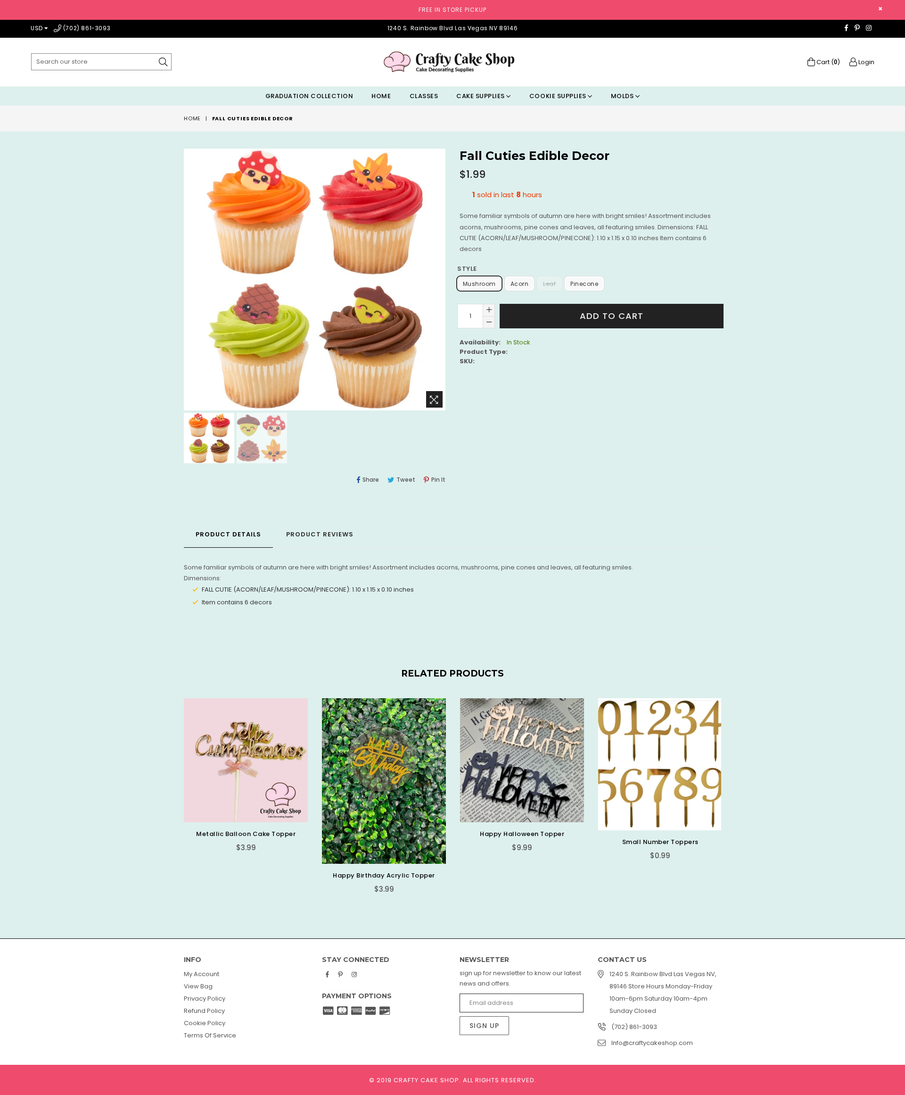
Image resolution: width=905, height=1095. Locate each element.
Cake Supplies (481, 96)
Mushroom (479, 284)
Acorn (519, 284)
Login (865, 62)
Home (381, 96)
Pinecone (584, 284)
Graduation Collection (309, 96)
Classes (424, 96)
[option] (207, 439)
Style (467, 268)
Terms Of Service (210, 1035)
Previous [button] (174, 789)
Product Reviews (320, 534)
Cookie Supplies (558, 96)
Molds (623, 96)
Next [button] (730, 789)
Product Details (228, 534)
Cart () (827, 62)
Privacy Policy (204, 998)
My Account (201, 974)
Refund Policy (204, 1010)
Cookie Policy (204, 1023)
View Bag (198, 986)
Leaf (549, 284)
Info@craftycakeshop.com (652, 1042)
